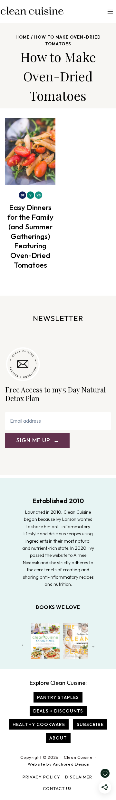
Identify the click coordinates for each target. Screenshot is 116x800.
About (58, 738)
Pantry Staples (58, 697)
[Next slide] (93, 646)
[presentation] (30, 151)
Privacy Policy (41, 776)
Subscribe (90, 724)
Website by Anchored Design (59, 764)
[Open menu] (110, 11)
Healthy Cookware (39, 724)
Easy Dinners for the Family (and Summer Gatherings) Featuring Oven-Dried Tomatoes (30, 236)
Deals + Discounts (58, 711)
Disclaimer (78, 776)
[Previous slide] (23, 646)
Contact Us (57, 788)
